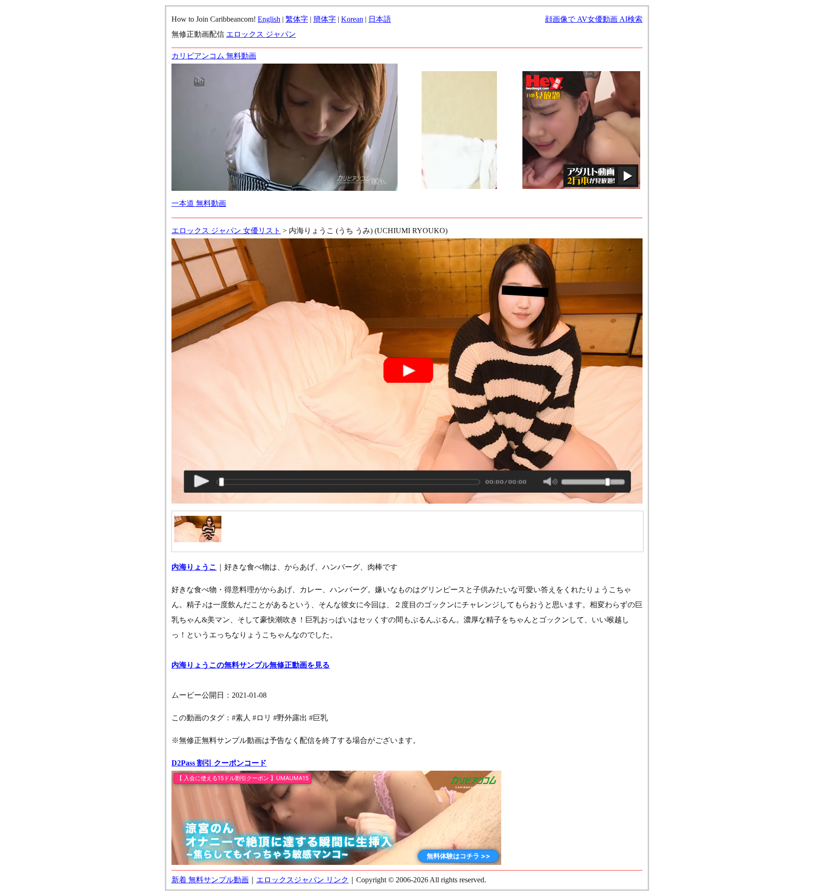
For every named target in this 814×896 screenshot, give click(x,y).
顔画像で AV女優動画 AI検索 (594, 19)
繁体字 (296, 19)
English (269, 19)
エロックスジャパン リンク (302, 880)
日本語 (379, 19)
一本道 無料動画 (198, 203)
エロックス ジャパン (261, 34)
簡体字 (324, 19)
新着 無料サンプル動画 (210, 880)
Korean (352, 19)
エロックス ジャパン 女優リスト (226, 231)
